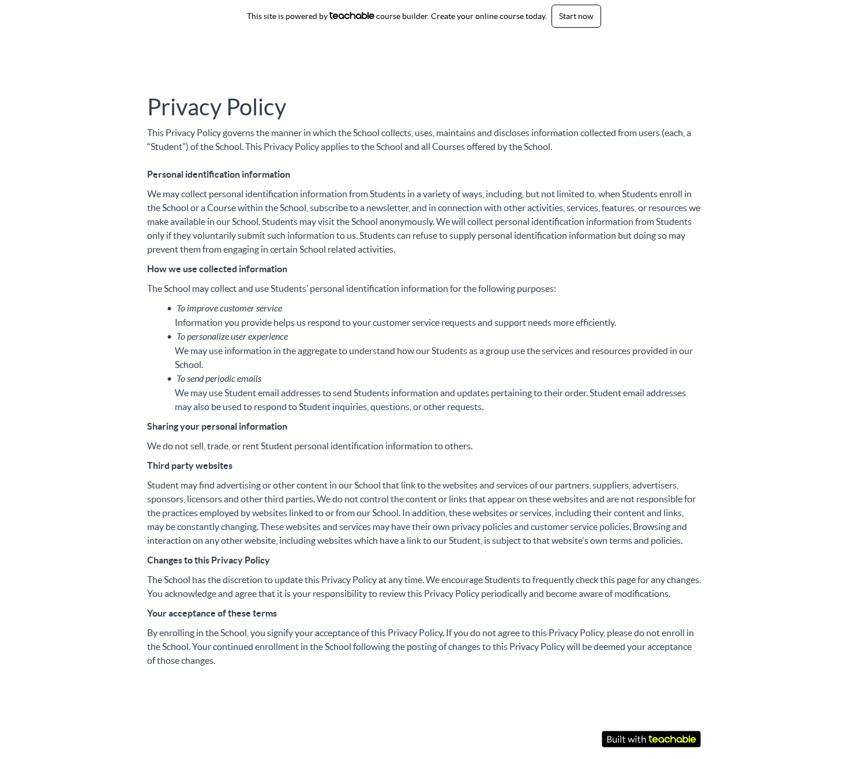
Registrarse (681, 49)
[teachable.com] (352, 15)
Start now (576, 16)
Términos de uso (630, 713)
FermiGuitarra (201, 49)
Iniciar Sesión (627, 49)
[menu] (647, 49)
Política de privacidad (641, 725)
